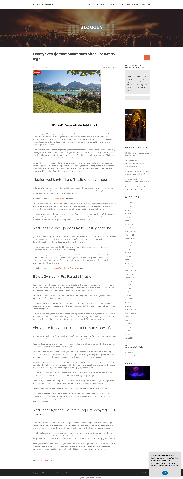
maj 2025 (128, 253)
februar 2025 (129, 263)
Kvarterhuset (44, 4)
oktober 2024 (129, 274)
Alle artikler (146, 5)
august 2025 (129, 242)
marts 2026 (129, 221)
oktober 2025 (129, 235)
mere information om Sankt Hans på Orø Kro (59, 268)
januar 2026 (129, 228)
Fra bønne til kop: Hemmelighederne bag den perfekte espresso (134, 163)
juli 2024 (128, 285)
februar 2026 (129, 224)
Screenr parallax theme (132, 473)
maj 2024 (128, 292)
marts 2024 (129, 299)
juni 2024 (128, 288)
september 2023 (130, 320)
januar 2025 (129, 267)
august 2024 (129, 281)
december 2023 (130, 310)
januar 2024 (129, 306)
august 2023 (129, 324)
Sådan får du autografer (129, 5)
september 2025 (130, 238)
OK (165, 473)
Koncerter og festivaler (133, 356)
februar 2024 (129, 302)
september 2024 (130, 278)
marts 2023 (129, 338)
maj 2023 (128, 334)
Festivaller (100, 5)
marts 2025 (129, 260)
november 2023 (130, 313)
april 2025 (128, 256)
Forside (90, 5)
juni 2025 (128, 249)
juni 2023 (128, 331)
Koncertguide (112, 5)
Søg (126, 53)
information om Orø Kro (56, 198)
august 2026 (129, 203)
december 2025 (130, 231)
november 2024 (130, 270)
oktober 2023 (129, 317)
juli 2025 (128, 246)
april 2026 (128, 217)
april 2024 (128, 295)
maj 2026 (128, 214)
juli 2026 (128, 206)
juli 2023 (128, 327)
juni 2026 (128, 210)
